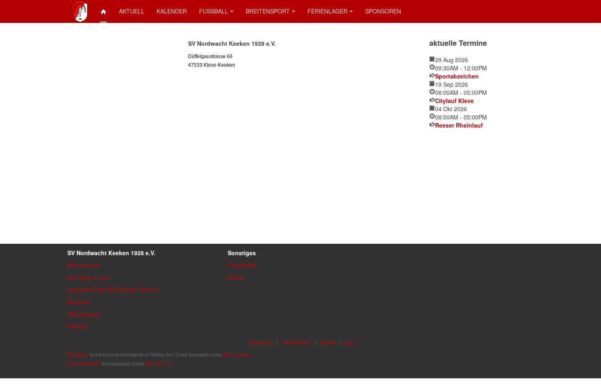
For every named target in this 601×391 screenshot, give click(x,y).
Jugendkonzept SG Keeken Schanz (113, 289)
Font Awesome (84, 363)
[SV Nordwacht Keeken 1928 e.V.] (80, 11)
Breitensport (268, 11)
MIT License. (237, 354)
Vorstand (78, 302)
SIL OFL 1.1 (159, 363)
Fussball (213, 11)
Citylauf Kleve (454, 101)
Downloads (242, 265)
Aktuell (131, 11)
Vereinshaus (83, 314)
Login (349, 342)
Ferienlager (327, 11)
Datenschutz (296, 342)
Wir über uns (84, 265)
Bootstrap (78, 354)
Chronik (77, 326)
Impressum (260, 342)
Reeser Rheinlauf (459, 125)
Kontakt (327, 342)
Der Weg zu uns (88, 277)
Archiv (236, 277)
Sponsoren (383, 11)
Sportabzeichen (457, 76)
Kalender (172, 11)
